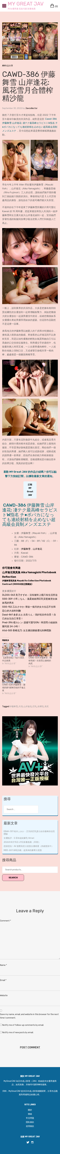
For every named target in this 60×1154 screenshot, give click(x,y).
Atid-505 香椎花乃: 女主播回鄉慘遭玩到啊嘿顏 (26, 630)
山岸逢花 (37, 549)
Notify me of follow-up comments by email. (23, 1025)
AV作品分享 (7, 65)
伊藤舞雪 (25, 549)
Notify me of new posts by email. (17, 1032)
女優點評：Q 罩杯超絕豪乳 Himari (19, 838)
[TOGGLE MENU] (4, 6)
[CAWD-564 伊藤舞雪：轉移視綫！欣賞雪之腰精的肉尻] (40, 649)
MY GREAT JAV (26, 4)
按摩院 (41, 706)
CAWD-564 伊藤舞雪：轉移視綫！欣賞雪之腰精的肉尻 (40, 661)
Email (3, 980)
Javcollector (31, 108)
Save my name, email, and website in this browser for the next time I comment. (29, 1016)
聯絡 (30, 1114)
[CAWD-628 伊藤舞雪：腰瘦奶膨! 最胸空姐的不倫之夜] (14, 676)
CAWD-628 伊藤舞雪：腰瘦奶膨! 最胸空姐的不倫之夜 (13, 687)
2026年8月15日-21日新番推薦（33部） (22, 842)
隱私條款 (30, 1122)
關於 (30, 1110)
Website (4, 995)
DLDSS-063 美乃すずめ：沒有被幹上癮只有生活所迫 (30, 595)
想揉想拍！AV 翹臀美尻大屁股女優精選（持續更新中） (28, 846)
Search (13, 877)
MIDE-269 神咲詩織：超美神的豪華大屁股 (23, 850)
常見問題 (30, 1118)
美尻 (47, 706)
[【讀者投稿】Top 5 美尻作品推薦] (14, 649)
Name (3, 965)
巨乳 (35, 706)
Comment (5, 921)
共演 (21, 706)
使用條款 (30, 1126)
